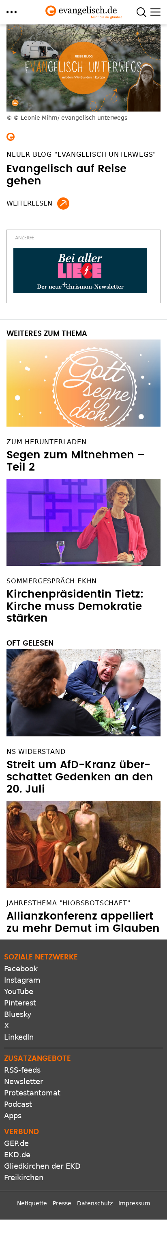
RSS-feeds (22, 1070)
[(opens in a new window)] (80, 270)
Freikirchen (23, 1177)
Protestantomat (32, 1092)
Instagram (22, 980)
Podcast (18, 1104)
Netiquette (32, 1203)
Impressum (134, 1203)
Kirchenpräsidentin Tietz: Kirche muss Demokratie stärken (74, 606)
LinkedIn (19, 1037)
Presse (62, 1203)
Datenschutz (95, 1203)
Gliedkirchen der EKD (42, 1166)
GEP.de (16, 1143)
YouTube (18, 991)
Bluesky (18, 1014)
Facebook (21, 968)
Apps (12, 1115)
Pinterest (20, 1003)
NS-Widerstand (35, 752)
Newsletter (23, 1081)
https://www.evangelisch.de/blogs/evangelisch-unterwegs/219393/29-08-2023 (63, 203)
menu (11, 12)
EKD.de (17, 1154)
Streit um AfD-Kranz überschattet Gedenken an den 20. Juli (79, 777)
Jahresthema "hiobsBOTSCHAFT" (68, 903)
